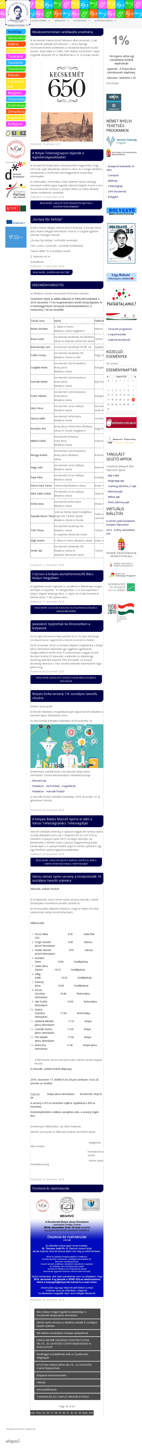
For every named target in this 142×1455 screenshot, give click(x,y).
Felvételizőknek (39, 20)
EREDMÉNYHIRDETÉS (48, 285)
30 (133, 404)
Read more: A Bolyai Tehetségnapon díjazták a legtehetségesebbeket (66, 205)
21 (124, 400)
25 (112, 404)
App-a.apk (113, 475)
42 (71, 1412)
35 (43, 1412)
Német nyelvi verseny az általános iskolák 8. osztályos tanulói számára (67, 1324)
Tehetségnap (115, 186)
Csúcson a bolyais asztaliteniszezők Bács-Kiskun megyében (63, 576)
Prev (38, 1412)
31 (108, 409)
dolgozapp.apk (116, 480)
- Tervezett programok (119, 329)
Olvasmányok (17, 99)
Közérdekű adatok (104, 20)
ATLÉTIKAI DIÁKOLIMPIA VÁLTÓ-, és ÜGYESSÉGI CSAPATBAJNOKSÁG (64, 1366)
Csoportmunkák (117, 334)
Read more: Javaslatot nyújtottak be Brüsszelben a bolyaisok (66, 679)
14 (124, 395)
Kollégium (15, 124)
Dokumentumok (15, 20)
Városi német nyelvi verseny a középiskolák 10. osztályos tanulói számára (67, 878)
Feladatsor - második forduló (48, 791)
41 (67, 1412)
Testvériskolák (17, 69)
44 (79, 1412)
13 (120, 395)
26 (116, 404)
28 (124, 404)
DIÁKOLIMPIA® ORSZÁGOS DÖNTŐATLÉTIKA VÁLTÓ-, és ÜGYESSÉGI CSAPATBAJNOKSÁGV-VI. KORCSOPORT (64, 1343)
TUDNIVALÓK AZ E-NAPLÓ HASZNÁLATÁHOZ (63, 1396)
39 (59, 1412)
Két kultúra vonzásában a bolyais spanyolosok (62, 1333)
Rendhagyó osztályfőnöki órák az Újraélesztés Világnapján (62, 1355)
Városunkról (17, 38)
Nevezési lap (39, 780)
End (91, 1412)
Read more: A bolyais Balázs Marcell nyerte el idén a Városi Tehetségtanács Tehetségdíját (66, 862)
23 (133, 400)
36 (47, 1412)
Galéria (13, 44)
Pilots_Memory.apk (118, 502)
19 (116, 400)
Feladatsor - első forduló (46, 786)
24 (108, 404)
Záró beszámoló (117, 191)
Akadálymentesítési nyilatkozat (21, 1429)
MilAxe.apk (114, 496)
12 (116, 395)
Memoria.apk (115, 491)
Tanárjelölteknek (16, 25)
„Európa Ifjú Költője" (47, 219)
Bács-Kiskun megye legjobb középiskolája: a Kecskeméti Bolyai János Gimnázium (61, 1313)
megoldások (69, 786)
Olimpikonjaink (17, 111)
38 (55, 1412)
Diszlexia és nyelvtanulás (50, 1188)
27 (120, 404)
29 (128, 404)
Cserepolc (113, 175)
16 (133, 395)
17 (108, 400)
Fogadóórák (17, 118)
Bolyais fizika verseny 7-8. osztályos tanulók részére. (64, 696)
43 (75, 1412)
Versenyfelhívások (47, 1389)
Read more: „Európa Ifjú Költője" (51, 272)
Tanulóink (15, 63)
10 (108, 395)
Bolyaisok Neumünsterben (51, 1375)
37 (51, 1412)
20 (120, 400)
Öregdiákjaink (17, 50)
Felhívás (41, 1382)
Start (32, 1412)
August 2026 (121, 376)
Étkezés (13, 75)
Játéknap (113, 180)
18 (112, 400)
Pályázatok (60, 20)
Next (85, 1412)
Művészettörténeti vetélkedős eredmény (62, 32)
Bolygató (14, 93)
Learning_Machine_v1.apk (122, 486)
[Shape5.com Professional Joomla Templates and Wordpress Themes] (12, 1441)
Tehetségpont (80, 20)
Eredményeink (17, 105)
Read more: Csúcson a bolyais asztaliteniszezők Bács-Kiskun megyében (66, 609)
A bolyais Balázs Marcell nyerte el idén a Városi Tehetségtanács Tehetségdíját (62, 821)
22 (128, 400)
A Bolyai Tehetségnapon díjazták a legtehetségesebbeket (58, 155)
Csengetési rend (15, 84)
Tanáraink (15, 56)
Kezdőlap (14, 31)
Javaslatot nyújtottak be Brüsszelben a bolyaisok (61, 626)
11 (112, 395)
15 (128, 395)
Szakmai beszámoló (119, 339)
